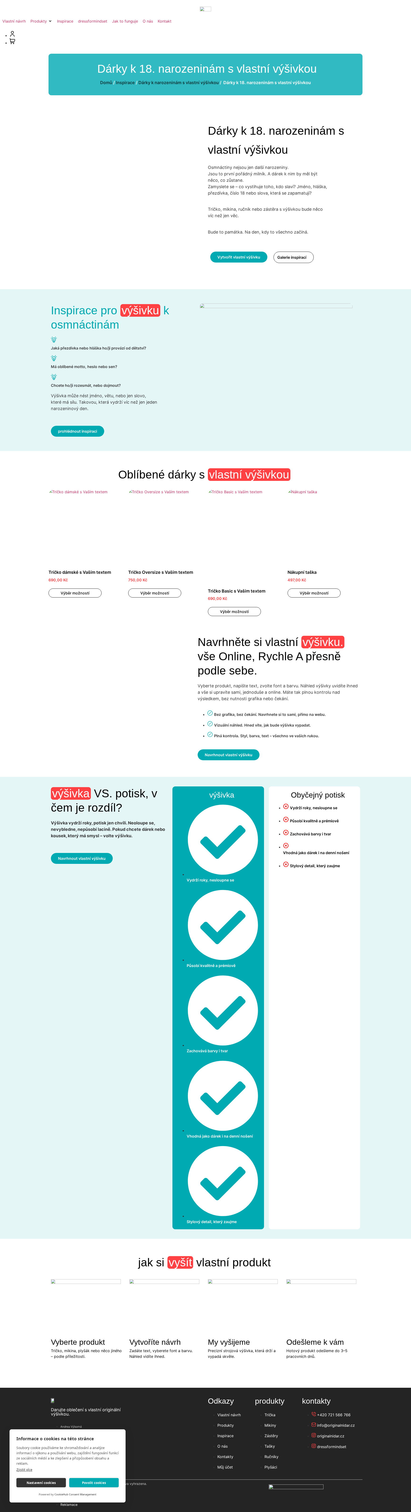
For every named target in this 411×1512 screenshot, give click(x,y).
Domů (106, 82)
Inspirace (125, 82)
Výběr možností (75, 593)
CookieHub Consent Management (75, 1494)
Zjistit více (24, 1469)
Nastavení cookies (41, 1483)
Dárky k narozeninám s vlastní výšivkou (178, 82)
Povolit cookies (94, 1483)
